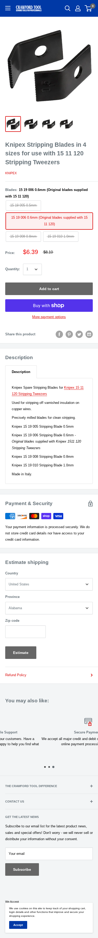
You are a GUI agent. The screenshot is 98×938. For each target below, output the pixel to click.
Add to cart (49, 289)
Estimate (20, 653)
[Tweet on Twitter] (79, 334)
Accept (18, 924)
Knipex (11, 173)
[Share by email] (89, 334)
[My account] (77, 8)
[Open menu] (7, 8)
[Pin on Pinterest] (69, 334)
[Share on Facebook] (59, 334)
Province (12, 597)
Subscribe (22, 869)
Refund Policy (15, 675)
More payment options (49, 317)
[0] (88, 8)
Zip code (12, 621)
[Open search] (68, 8)
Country (11, 573)
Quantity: (12, 269)
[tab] (21, 371)
